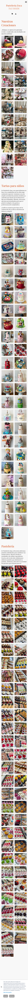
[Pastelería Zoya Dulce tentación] (14, 11)
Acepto (5, 996)
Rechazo (12, 996)
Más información (7, 992)
